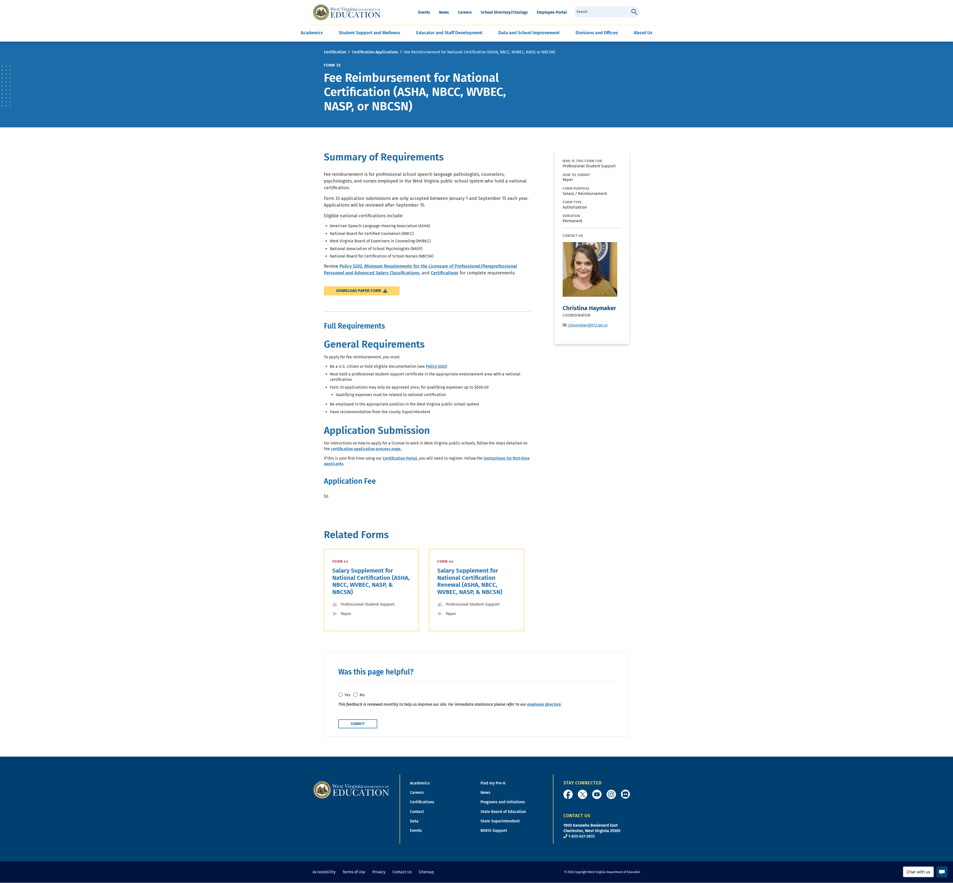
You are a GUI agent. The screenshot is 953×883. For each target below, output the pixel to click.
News (444, 12)
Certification (335, 52)
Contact (417, 811)
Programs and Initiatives (502, 802)
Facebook (568, 794)
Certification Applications (375, 52)
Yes (347, 695)
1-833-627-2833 (581, 836)
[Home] (351, 789)
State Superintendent (500, 821)
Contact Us (402, 872)
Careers (465, 12)
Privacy (378, 872)
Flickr (625, 794)
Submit (634, 12)
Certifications (444, 273)
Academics (420, 783)
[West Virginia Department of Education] (347, 12)
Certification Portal (400, 458)
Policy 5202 (436, 366)
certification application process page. (366, 448)
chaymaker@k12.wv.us (588, 325)
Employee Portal (552, 12)
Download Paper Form (359, 290)
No (362, 695)
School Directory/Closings (504, 12)
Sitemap (426, 872)
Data (414, 821)
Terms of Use (353, 872)
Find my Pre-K (493, 783)
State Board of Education (503, 811)
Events (424, 12)
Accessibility (324, 872)
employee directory (544, 704)
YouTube (597, 794)
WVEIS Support (493, 830)
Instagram (611, 794)
